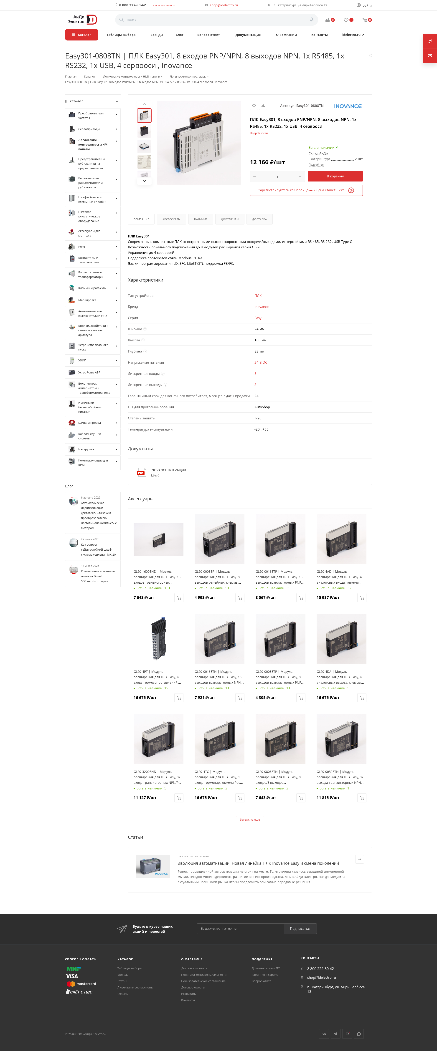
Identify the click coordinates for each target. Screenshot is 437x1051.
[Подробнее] (359, 859)
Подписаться (300, 928)
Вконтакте (324, 1034)
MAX (359, 1034)
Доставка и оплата (194, 968)
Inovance (261, 306)
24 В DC (260, 362)
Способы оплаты (81, 959)
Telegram (335, 1034)
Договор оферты (193, 987)
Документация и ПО (266, 968)
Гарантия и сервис (265, 975)
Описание (141, 219)
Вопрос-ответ (261, 981)
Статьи (122, 981)
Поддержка (262, 959)
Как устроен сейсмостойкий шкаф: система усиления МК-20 (98, 549)
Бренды (122, 975)
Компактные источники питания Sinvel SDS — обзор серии (98, 576)
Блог (69, 485)
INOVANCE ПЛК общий (168, 470)
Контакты (188, 1000)
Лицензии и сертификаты (135, 987)
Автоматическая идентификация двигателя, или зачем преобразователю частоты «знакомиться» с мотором (99, 515)
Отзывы (123, 994)
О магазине (192, 959)
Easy (258, 317)
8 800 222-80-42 (132, 5)
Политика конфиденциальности (203, 975)
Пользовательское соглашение (203, 981)
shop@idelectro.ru (224, 5)
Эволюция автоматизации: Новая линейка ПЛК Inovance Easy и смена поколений (258, 863)
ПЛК (258, 295)
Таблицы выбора (129, 968)
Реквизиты (188, 994)
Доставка (259, 219)
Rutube (347, 1034)
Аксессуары (171, 219)
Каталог (125, 959)
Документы (230, 219)
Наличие (201, 219)
